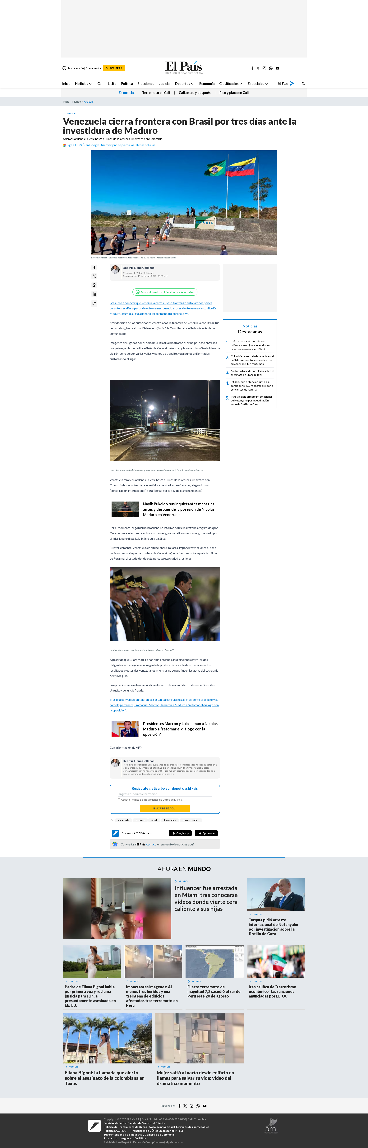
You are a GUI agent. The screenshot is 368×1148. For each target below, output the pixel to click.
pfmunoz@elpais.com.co (167, 1142)
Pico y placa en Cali (234, 92)
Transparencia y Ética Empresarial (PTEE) (157, 1130)
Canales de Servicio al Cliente (146, 1123)
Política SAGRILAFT (116, 1130)
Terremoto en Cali (156, 92)
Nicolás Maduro (191, 820)
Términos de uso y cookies (192, 1126)
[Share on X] (94, 276)
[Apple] (206, 833)
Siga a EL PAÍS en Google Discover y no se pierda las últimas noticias (111, 145)
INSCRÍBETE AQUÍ (164, 808)
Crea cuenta (93, 68)
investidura (170, 820)
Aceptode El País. (151, 799)
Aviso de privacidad (161, 1126)
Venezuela (123, 820)
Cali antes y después (195, 92)
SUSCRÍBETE (114, 68)
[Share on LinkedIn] (94, 294)
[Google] (180, 833)
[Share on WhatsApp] (94, 285)
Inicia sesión (73, 68)
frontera (140, 820)
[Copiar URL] (94, 303)
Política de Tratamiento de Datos (150, 799)
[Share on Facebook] (94, 267)
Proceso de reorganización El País (125, 1138)
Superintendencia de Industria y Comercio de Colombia (139, 1134)
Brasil (154, 820)
